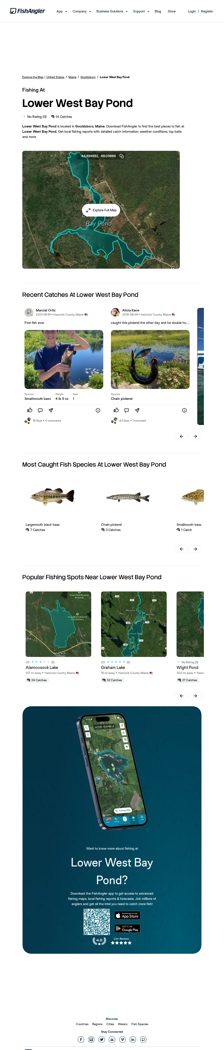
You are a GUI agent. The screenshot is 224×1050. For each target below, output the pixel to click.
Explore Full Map (105, 210)
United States (55, 77)
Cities (110, 1024)
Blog (158, 11)
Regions (97, 1024)
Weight (59, 394)
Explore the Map (33, 77)
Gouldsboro (88, 77)
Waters (123, 1024)
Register (207, 11)
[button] (101, 210)
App (59, 11)
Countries (82, 1024)
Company (80, 11)
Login (192, 11)
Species (29, 394)
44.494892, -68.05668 (98, 156)
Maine (72, 77)
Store (172, 11)
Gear (75, 394)
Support (139, 11)
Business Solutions (109, 11)
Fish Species (139, 1024)
